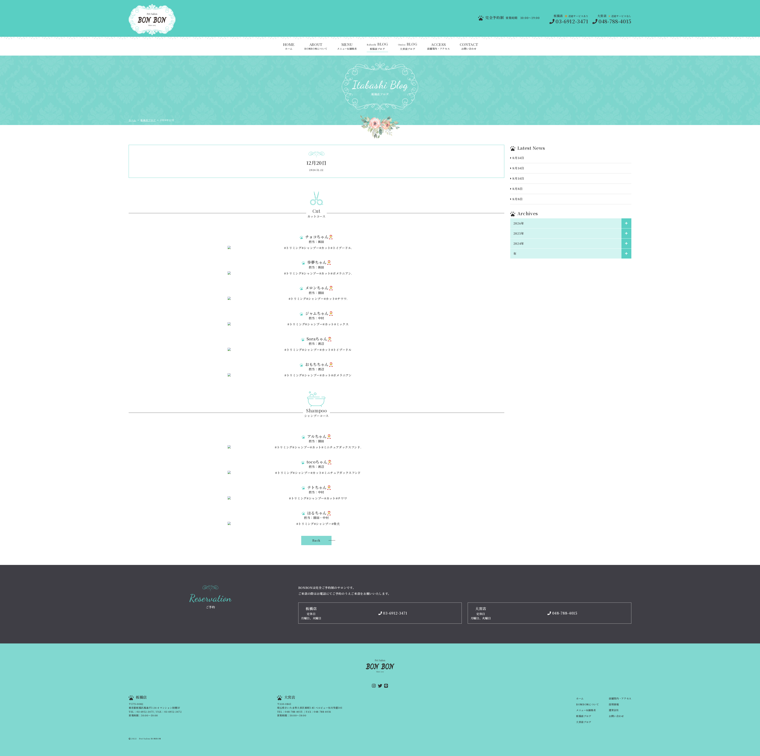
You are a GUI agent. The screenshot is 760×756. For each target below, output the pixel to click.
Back (316, 540)
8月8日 (517, 189)
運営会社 (614, 710)
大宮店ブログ (407, 46)
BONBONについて (315, 46)
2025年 (518, 233)
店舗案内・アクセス (438, 46)
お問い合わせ (469, 46)
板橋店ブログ (377, 46)
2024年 (518, 243)
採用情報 (614, 704)
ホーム (289, 46)
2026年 (518, 223)
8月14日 (518, 158)
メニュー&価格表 (347, 46)
